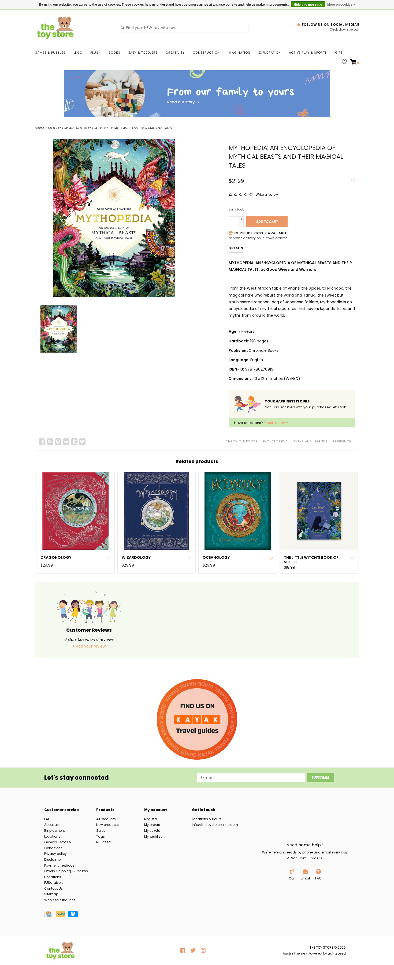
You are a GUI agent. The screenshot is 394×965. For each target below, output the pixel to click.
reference (341, 441)
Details (236, 248)
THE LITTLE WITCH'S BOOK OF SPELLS (311, 559)
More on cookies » (341, 4)
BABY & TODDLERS (143, 52)
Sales (100, 830)
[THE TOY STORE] (72, 27)
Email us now (275, 422)
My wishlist (153, 836)
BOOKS (114, 52)
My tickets (152, 830)
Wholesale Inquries (59, 900)
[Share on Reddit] (66, 441)
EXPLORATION (269, 52)
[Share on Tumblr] (74, 441)
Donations (52, 877)
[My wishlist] (344, 62)
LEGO (77, 52)
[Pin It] (58, 441)
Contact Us (53, 888)
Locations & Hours (206, 819)
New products (107, 824)
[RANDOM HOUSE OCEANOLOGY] (238, 511)
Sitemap (51, 894)
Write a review (267, 194)
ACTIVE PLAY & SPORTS (308, 52)
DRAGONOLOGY (55, 557)
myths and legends (310, 441)
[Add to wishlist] (353, 181)
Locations (52, 836)
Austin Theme (294, 953)
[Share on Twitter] (82, 441)
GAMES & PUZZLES (50, 52)
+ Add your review (89, 646)
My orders (152, 824)
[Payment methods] (50, 915)
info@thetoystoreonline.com (215, 824)
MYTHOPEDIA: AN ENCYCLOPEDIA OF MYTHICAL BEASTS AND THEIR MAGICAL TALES (110, 128)
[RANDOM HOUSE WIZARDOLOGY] (157, 511)
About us (51, 824)
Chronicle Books (241, 441)
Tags (100, 836)
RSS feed (103, 842)
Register (150, 819)
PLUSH (95, 52)
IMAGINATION (239, 52)
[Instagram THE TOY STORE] (203, 950)
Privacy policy (55, 853)
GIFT (339, 52)
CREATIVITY (175, 52)
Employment (54, 830)
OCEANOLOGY (216, 557)
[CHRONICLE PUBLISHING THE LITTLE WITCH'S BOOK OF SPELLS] (319, 511)
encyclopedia (275, 441)
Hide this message (308, 4)
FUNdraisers (54, 882)
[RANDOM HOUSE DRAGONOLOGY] (75, 511)
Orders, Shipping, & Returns (66, 871)
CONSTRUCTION (206, 52)
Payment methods (59, 865)
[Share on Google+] (50, 441)
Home (39, 128)
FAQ (47, 819)
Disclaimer (53, 859)
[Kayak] (197, 719)
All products (106, 819)
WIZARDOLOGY (136, 557)
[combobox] (183, 27)
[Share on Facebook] (42, 441)
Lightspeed (337, 953)
